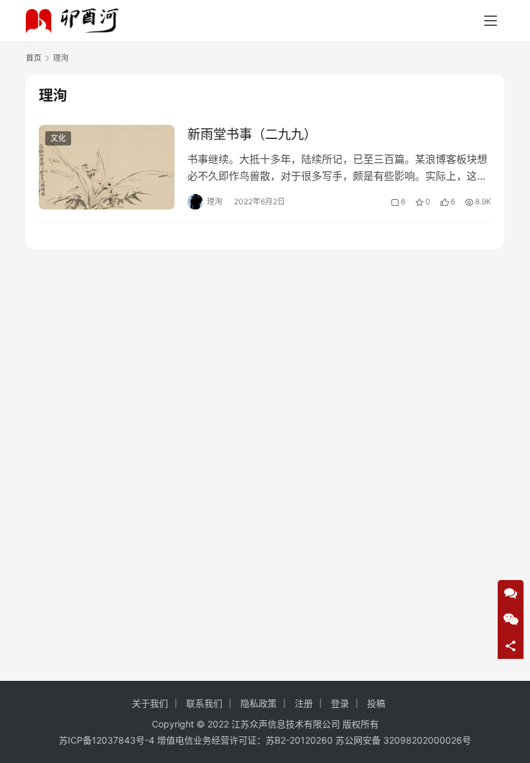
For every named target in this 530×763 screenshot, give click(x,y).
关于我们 (150, 703)
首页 (33, 58)
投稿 (376, 703)
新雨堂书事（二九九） (252, 134)
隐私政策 (258, 703)
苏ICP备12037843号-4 (106, 740)
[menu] (490, 20)
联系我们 (204, 703)
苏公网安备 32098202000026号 (403, 740)
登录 (340, 703)
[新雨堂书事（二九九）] (107, 167)
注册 (304, 703)
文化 (58, 138)
